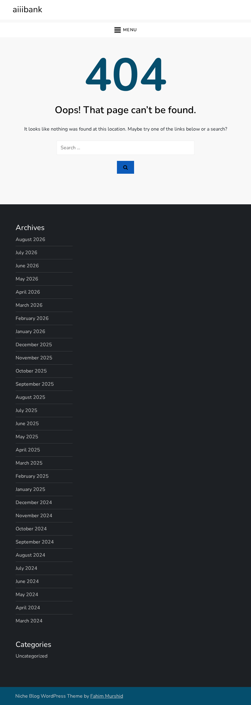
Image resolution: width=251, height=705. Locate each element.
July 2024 (26, 568)
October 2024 (31, 528)
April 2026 (28, 292)
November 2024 (34, 515)
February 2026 (32, 318)
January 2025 (30, 489)
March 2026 (29, 305)
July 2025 (26, 410)
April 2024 (28, 607)
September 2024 (35, 542)
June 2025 (27, 423)
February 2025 (32, 476)
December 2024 (34, 502)
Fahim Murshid (106, 696)
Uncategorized (31, 656)
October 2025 (31, 371)
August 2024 (30, 555)
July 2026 (26, 252)
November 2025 (34, 357)
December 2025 (34, 344)
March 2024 (29, 621)
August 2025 (30, 397)
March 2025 (29, 463)
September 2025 (35, 384)
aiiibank (27, 9)
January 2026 (30, 331)
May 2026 (27, 279)
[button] (125, 30)
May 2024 (27, 594)
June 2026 (27, 265)
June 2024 (27, 581)
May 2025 (27, 436)
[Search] (125, 167)
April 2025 (28, 450)
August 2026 (30, 239)
